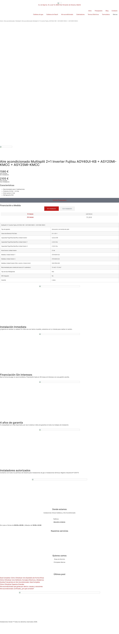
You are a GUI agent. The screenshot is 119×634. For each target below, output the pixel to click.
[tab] (51, 208)
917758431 (62, 519)
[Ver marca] (6, 147)
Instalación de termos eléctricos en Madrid (59, 547)
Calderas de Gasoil (52, 14)
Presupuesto (98, 11)
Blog (107, 11)
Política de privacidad (6, 628)
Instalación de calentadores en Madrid (59, 543)
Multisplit (18, 21)
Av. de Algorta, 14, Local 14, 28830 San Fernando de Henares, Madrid (59, 5)
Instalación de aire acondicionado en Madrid (59, 540)
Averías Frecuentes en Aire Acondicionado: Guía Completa (20, 582)
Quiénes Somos (59, 565)
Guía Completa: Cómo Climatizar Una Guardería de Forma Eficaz (22, 578)
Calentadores (80, 14)
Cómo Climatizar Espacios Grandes (12, 584)
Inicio (90, 11)
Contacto (114, 11)
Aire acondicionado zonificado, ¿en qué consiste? (17, 588)
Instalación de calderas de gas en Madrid (59, 534)
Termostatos (106, 14)
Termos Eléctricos (93, 14)
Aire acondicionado (67, 14)
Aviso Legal (3, 625)
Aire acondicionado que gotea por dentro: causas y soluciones (21, 586)
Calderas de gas (38, 14)
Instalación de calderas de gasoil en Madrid (59, 537)
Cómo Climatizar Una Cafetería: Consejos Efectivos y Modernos (22, 580)
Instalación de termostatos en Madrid (59, 550)
